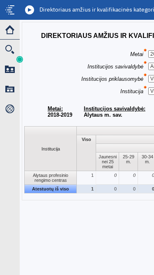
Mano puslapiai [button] (10, 89)
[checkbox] (10, 10)
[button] (29, 10)
